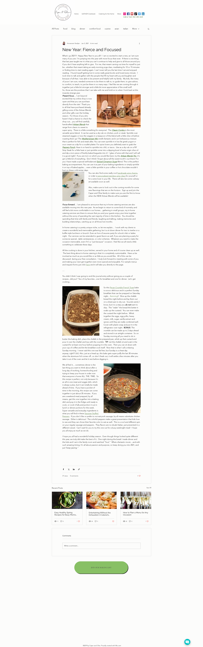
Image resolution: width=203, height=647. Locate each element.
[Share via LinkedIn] (74, 469)
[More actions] (139, 43)
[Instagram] (124, 14)
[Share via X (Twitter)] (69, 469)
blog (73, 29)
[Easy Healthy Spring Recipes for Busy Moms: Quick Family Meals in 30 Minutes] (67, 500)
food (65, 29)
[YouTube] (132, 14)
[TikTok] (135, 14)
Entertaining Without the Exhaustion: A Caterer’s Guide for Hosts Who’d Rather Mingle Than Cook (100, 514)
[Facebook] (128, 14)
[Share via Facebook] (63, 469)
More (134, 29)
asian (117, 29)
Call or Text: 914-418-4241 (133, 17)
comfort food (94, 29)
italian (125, 29)
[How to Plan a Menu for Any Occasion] (136, 500)
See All (149, 488)
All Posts (55, 29)
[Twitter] (139, 14)
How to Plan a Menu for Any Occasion (135, 513)
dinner (82, 29)
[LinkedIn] (143, 14)
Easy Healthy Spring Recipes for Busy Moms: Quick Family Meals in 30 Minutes (65, 513)
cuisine (107, 29)
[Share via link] (79, 469)
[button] (148, 29)
